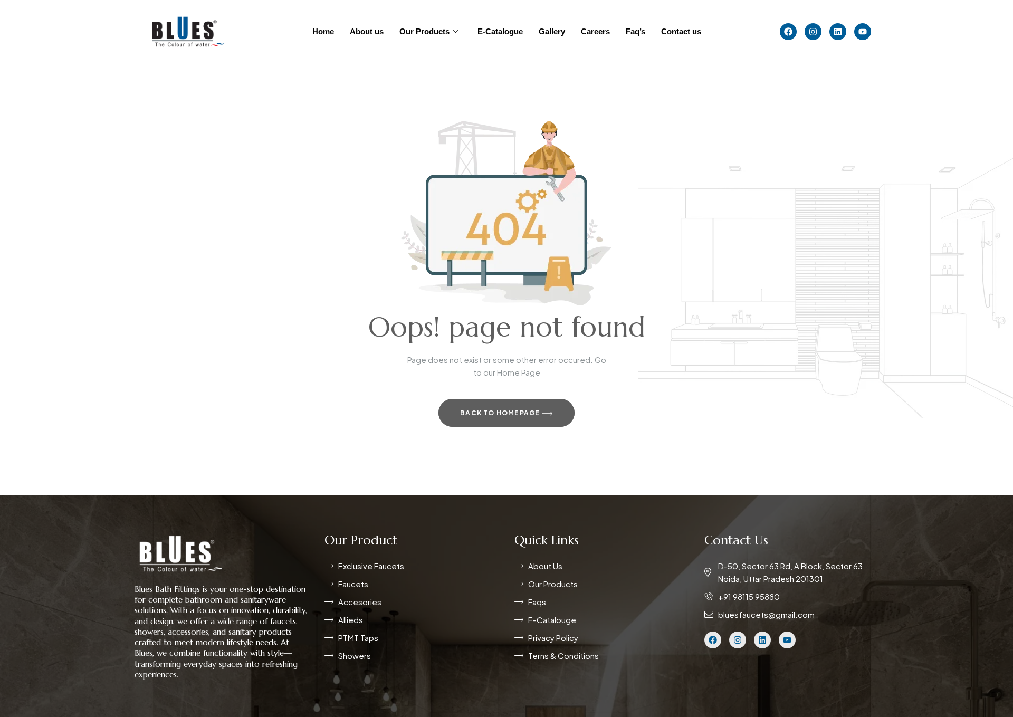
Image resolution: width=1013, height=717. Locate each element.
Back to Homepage (500, 413)
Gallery (552, 31)
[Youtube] (862, 31)
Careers (595, 31)
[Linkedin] (837, 31)
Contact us (681, 31)
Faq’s (635, 31)
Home (323, 31)
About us (367, 31)
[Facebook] (788, 31)
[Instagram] (813, 31)
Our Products (424, 31)
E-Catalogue (500, 31)
